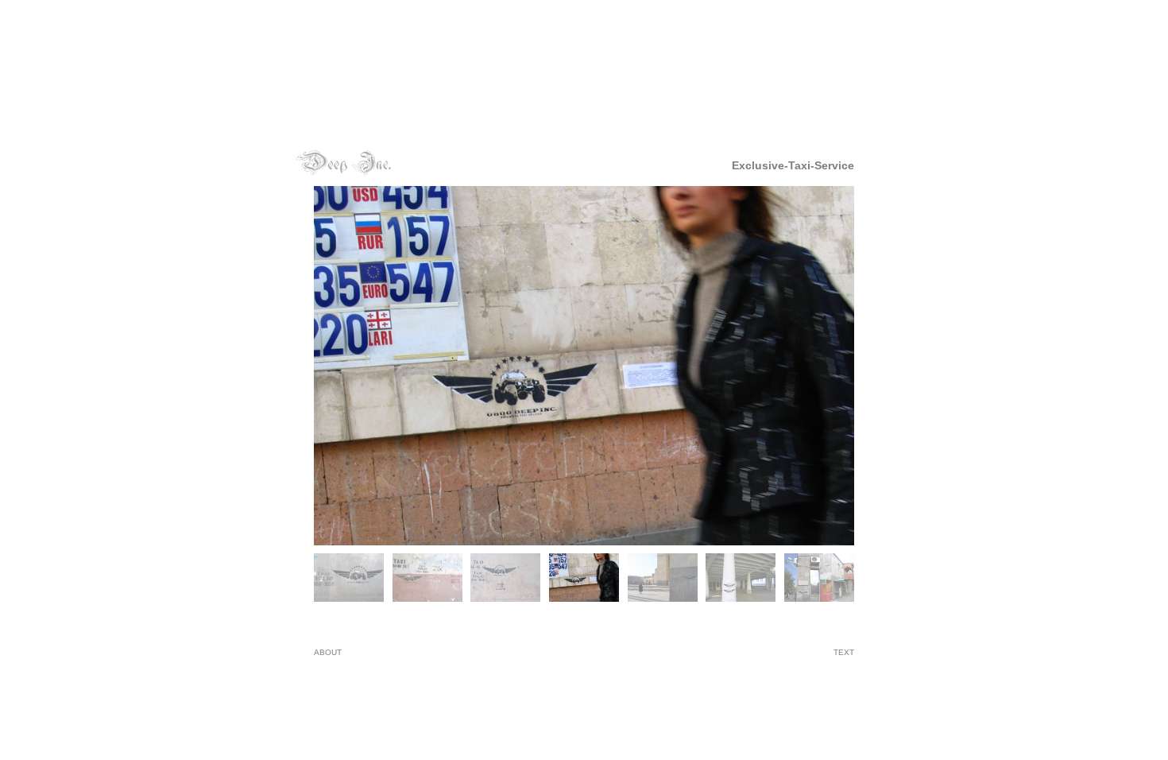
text (843, 652)
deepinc (343, 162)
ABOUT (328, 652)
